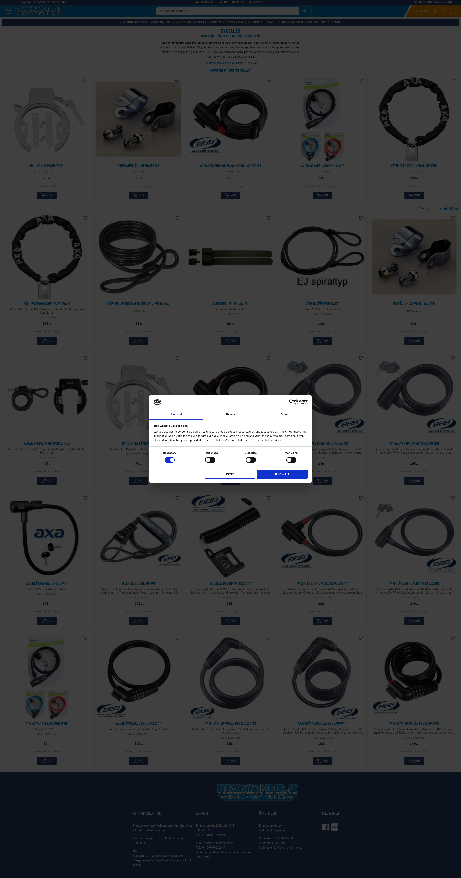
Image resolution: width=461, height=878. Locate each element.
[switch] (210, 460)
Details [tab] (230, 414)
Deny (230, 474)
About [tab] (284, 414)
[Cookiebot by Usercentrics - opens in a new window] (292, 402)
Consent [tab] (176, 414)
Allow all (282, 474)
